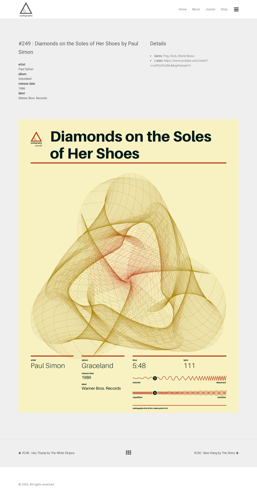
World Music (186, 56)
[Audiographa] (33, 9)
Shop (224, 9)
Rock (173, 56)
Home (182, 9)
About (196, 9)
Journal (210, 9)
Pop (166, 56)
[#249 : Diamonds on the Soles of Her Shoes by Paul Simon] (128, 266)
